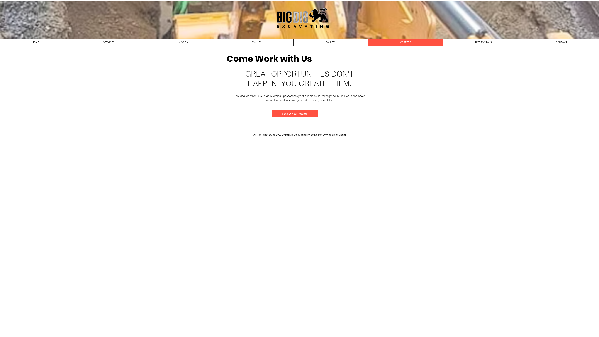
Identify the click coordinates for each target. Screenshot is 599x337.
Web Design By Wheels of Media (327, 134)
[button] (108, 42)
